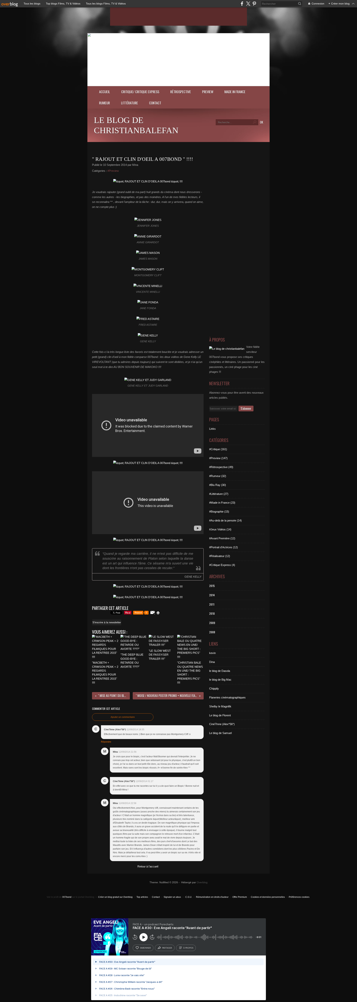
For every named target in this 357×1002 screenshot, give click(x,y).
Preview (207, 91)
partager (167, 948)
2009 (212, 623)
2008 (212, 632)
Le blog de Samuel (220, 733)
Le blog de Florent (220, 715)
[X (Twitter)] (248, 3)
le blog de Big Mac (220, 679)
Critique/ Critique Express (140, 91)
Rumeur (104, 102)
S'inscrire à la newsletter (106, 622)
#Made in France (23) (222, 502)
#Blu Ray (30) (217, 484)
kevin (212, 653)
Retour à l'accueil (147, 866)
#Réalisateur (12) (219, 556)
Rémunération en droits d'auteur (212, 897)
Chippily (214, 688)
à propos (188, 948)
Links (212, 428)
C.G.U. (188, 897)
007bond (66, 897)
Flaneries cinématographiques (227, 697)
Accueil (104, 91)
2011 (211, 604)
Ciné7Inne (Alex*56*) (222, 724)
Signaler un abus (172, 897)
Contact (155, 102)
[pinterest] (254, 3)
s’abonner (145, 948)
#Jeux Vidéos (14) (220, 529)
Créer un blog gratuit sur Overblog (115, 897)
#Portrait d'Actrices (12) (223, 547)
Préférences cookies (299, 897)
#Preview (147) (218, 458)
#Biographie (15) (219, 511)
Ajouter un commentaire (123, 717)
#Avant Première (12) (222, 538)
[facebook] (242, 3)
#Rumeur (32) (217, 476)
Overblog (202, 882)
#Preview (113, 170)
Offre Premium (239, 897)
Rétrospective (180, 91)
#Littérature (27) (218, 493)
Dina (212, 661)
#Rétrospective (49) (221, 467)
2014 (212, 595)
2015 (212, 586)
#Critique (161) (218, 449)
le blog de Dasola (219, 670)
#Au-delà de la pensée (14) (225, 520)
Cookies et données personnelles (268, 897)
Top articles (142, 897)
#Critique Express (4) (222, 565)
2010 (212, 613)
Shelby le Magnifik (220, 706)
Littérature (129, 102)
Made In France (234, 91)
